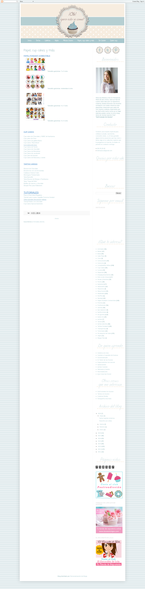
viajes (99, 336)
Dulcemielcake (102, 357)
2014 (99, 444)
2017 (99, 436)
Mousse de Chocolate (31, 168)
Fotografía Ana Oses (104, 399)
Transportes (101, 329)
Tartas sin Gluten (103, 394)
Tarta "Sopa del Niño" (30, 181)
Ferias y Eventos (102, 279)
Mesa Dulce (101, 291)
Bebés (99, 251)
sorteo (99, 319)
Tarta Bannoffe (28, 177)
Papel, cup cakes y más (86, 41)
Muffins (100, 296)
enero (102, 430)
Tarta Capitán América (107, 418)
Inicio (29, 41)
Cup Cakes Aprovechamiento (33, 204)
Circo (99, 258)
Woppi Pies (101, 338)
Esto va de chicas (103, 277)
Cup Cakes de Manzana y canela (34, 157)
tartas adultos (102, 324)
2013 (99, 446)
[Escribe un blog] (34, 213)
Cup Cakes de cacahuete (32, 153)
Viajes (57, 41)
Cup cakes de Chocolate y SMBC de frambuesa (39, 136)
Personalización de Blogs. (78, 576)
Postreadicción (102, 372)
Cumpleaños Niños (103, 265)
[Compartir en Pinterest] (39, 213)
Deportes (100, 272)
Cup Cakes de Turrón (30, 147)
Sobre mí (100, 317)
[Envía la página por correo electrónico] (28, 213)
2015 (99, 441)
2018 (99, 433)
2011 (99, 452)
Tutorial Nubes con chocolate (33, 201)
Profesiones (101, 305)
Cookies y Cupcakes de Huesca (107, 355)
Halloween (101, 286)
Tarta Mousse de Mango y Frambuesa (36, 179)
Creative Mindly (102, 396)
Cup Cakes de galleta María (33, 140)
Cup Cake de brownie (31, 155)
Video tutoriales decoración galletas (35, 199)
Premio (99, 303)
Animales (100, 249)
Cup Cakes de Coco (30, 145)
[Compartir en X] (36, 213)
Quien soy (113, 41)
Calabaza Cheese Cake (31, 173)
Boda (99, 254)
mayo (102, 416)
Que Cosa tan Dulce (104, 374)
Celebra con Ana (103, 353)
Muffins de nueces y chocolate (33, 183)
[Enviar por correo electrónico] (32, 213)
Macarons (100, 289)
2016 (99, 438)
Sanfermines (101, 312)
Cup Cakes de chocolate (32, 149)
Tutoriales (101, 331)
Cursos (99, 270)
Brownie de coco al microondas (34, 170)
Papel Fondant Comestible (106, 300)
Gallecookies (101, 365)
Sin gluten (101, 314)
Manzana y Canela (103, 369)
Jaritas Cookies (102, 367)
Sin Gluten (102, 41)
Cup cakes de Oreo (30, 138)
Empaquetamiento (103, 275)
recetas (99, 307)
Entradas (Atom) (38, 222)
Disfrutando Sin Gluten (105, 391)
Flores (99, 282)
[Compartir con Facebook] (37, 213)
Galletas (47, 41)
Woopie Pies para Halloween (33, 185)
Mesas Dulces (68, 41)
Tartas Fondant (102, 326)
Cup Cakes (101, 268)
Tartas (38, 41)
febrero (102, 427)
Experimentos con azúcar (106, 362)
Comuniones (101, 261)
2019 (99, 413)
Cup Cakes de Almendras (32, 151)
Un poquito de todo (104, 333)
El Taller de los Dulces (105, 360)
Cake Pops (100, 256)
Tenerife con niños (105, 421)
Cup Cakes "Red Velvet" (31, 143)
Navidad (100, 298)
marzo (102, 424)
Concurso (100, 263)
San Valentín (101, 310)
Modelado (100, 293)
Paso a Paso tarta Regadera (33, 195)
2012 (99, 449)
